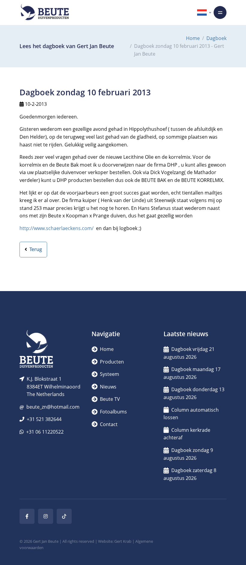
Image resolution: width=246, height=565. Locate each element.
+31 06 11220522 (45, 431)
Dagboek (216, 38)
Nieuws (107, 386)
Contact (108, 424)
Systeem (109, 374)
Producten (111, 361)
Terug (35, 249)
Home (193, 38)
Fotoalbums (113, 411)
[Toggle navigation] (220, 12)
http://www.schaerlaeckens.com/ (57, 228)
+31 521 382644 (44, 419)
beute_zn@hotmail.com (53, 407)
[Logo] (45, 12)
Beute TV (109, 399)
